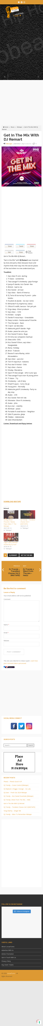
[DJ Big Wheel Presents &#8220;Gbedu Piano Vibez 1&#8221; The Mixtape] (11, 514)
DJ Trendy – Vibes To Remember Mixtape (18, 814)
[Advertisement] (21, 47)
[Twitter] (21, 726)
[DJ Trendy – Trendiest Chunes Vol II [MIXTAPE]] (27, 514)
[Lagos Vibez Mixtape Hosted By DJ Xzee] (11, 537)
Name (6, 625)
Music (13, 127)
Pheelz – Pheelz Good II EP (13, 782)
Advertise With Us (7, 950)
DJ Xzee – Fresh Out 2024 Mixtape (15, 793)
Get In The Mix (26, 555)
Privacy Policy (6, 961)
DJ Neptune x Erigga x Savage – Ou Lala (17, 789)
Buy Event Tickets (8, 965)
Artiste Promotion (8, 954)
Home (6, 127)
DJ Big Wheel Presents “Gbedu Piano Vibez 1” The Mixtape (10, 523)
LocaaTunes (11, 973)
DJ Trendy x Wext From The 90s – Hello (17, 800)
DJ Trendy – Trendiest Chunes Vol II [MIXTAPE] (27, 522)
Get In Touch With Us (9, 957)
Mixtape (19, 127)
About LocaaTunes (8, 947)
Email (6, 633)
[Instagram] (29, 726)
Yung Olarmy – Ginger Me (12, 811)
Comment (7, 599)
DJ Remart (13, 555)
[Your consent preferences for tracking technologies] (39, 1022)
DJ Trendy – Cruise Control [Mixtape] (16, 785)
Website (6, 641)
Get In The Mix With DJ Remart (14, 803)
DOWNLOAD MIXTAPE (12, 502)
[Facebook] (14, 726)
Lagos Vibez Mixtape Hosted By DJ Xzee (11, 543)
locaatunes (27, 144)
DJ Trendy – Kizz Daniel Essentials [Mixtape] (18, 796)
